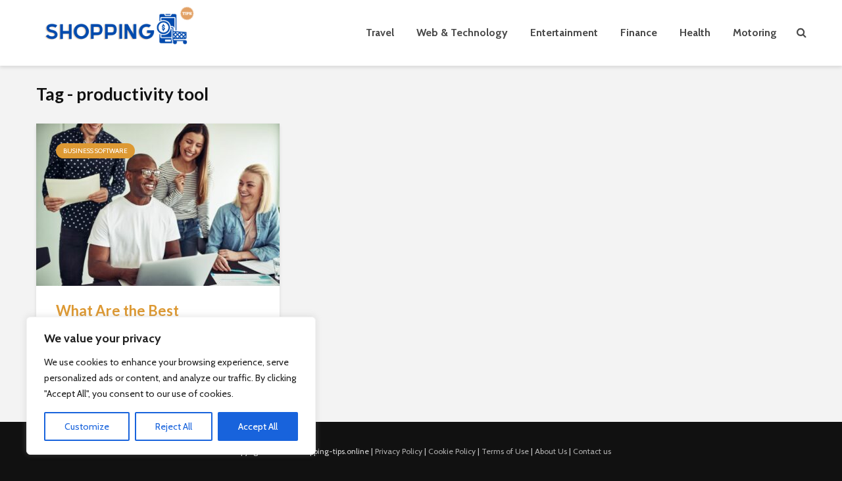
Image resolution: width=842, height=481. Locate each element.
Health (695, 32)
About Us (551, 451)
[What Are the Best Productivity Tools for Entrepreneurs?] (158, 203)
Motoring (755, 32)
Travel (380, 32)
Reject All (173, 426)
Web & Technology (462, 32)
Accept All (258, 426)
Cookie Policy (452, 451)
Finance (638, 32)
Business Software (95, 151)
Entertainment (564, 32)
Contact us (592, 451)
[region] (171, 386)
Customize (86, 426)
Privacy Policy (398, 451)
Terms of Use (505, 451)
